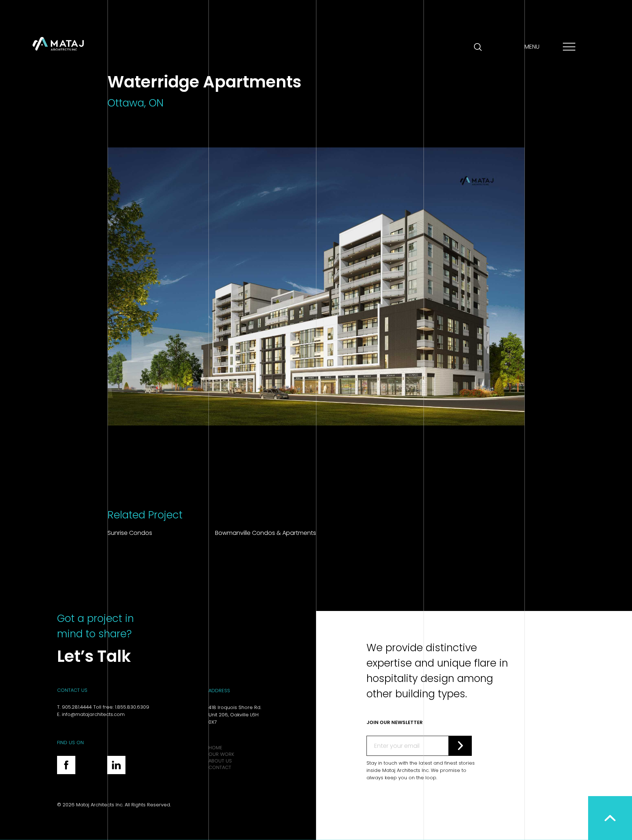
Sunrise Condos (130, 533)
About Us (220, 760)
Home (215, 747)
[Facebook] (66, 765)
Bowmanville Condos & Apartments (265, 533)
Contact (219, 767)
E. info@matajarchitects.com (91, 714)
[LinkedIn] (116, 765)
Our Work (221, 754)
